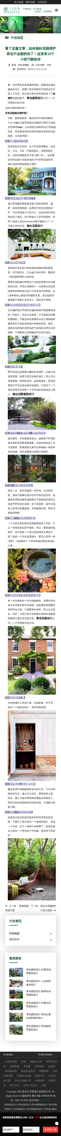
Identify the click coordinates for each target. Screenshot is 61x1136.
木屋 (23, 1061)
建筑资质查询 (28, 1071)
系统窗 (26, 1066)
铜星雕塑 (44, 1071)
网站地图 (30, 2)
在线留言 (42, 2)
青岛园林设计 (20, 1109)
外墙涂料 (40, 1080)
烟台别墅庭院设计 (23, 394)
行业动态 (14, 933)
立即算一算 (50, 1129)
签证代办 (14, 1085)
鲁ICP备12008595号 (42, 1096)
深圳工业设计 (30, 1085)
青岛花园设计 (44, 618)
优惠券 (51, 1066)
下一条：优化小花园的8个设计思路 (43, 908)
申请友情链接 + (46, 1054)
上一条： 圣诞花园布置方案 (17, 908)
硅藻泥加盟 (11, 1061)
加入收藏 (18, 2)
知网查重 (14, 1066)
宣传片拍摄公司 (23, 1080)
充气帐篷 (39, 1066)
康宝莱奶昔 (11, 1071)
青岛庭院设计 (35, 98)
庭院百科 (14, 939)
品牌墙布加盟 (24, 1076)
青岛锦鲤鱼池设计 (35, 1109)
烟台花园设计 (35, 225)
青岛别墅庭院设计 (39, 1104)
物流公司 (40, 1076)
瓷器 (44, 1085)
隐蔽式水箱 (36, 1061)
